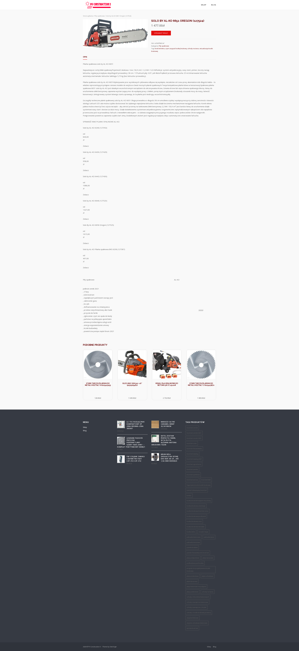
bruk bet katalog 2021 (194, 459)
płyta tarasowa (192, 581)
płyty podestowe (192, 592)
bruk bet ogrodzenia (194, 464)
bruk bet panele (192, 469)
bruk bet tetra (160, 48)
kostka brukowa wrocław (195, 527)
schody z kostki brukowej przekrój (199, 612)
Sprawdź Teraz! (161, 33)
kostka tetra (191, 532)
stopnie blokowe (192, 618)
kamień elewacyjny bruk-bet (197, 490)
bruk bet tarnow (192, 480)
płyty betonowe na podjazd (196, 586)
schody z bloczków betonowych (198, 597)
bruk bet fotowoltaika (194, 449)
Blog (213, 5)
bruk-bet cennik (192, 428)
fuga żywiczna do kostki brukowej (198, 485)
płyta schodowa (207, 576)
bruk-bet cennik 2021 (194, 433)
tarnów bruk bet (192, 628)
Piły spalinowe (99, 16)
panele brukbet (192, 547)
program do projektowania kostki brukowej (198, 569)
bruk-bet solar (192, 443)
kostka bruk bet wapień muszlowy (199, 501)
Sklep (203, 5)
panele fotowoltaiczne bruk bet (198, 553)
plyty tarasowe (208, 558)
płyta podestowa (193, 576)
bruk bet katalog (192, 454)
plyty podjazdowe (193, 558)
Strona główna (88, 16)
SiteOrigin (113, 647)
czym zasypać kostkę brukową (176, 48)
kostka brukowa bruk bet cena (197, 511)
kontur (189, 495)
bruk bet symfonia (193, 475)
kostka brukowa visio (194, 521)
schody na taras (193, 48)
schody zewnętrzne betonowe (197, 602)
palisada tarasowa (193, 542)
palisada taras (209, 537)
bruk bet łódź (206, 480)
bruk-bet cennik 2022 (194, 438)
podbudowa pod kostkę (195, 563)
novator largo (203, 532)
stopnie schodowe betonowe (197, 623)
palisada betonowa (193, 537)
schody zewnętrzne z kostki (196, 607)
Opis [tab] (85, 57)
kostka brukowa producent (196, 516)
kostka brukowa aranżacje (196, 506)
